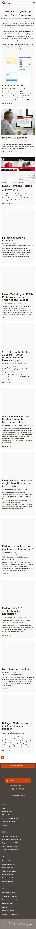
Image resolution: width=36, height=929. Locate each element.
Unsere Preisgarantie (8, 892)
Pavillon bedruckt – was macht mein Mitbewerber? (17, 548)
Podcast (4, 907)
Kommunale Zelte (7, 868)
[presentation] (18, 70)
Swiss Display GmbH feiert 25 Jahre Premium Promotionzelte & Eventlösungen (17, 356)
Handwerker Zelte (7, 881)
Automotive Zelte (7, 874)
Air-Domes (20, 141)
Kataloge (5, 825)
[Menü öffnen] (34, 3)
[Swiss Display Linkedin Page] (23, 789)
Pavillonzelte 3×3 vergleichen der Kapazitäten (12, 611)
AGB (30, 925)
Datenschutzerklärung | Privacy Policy (16, 925)
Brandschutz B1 (7, 811)
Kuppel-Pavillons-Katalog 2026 (12, 839)
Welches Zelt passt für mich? (11, 914)
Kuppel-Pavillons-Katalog (17, 185)
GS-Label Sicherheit (8, 815)
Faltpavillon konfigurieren (10, 850)
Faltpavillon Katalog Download (13, 239)
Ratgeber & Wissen (22, 88)
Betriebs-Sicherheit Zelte (10, 900)
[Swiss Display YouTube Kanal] (13, 789)
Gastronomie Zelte (8, 878)
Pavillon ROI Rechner (14, 137)
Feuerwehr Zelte (7, 861)
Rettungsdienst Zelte (8, 864)
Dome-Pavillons (21, 190)
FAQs (3, 808)
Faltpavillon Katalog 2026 (10, 843)
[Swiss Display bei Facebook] (16, 789)
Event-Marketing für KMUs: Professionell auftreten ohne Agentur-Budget (18, 297)
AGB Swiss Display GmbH (10, 818)
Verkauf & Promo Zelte (9, 871)
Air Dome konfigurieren (9, 846)
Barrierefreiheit (14, 923)
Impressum (23, 923)
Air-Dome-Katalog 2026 (9, 836)
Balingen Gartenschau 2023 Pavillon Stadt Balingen (15, 726)
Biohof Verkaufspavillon (16, 669)
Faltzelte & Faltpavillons (27, 245)
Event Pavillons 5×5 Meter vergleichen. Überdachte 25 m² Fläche (17, 483)
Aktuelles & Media (6, 190)
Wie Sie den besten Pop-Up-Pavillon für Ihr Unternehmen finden (16, 419)
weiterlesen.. (7, 103)
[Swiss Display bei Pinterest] (20, 789)
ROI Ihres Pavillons (13, 85)
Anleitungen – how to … (9, 896)
